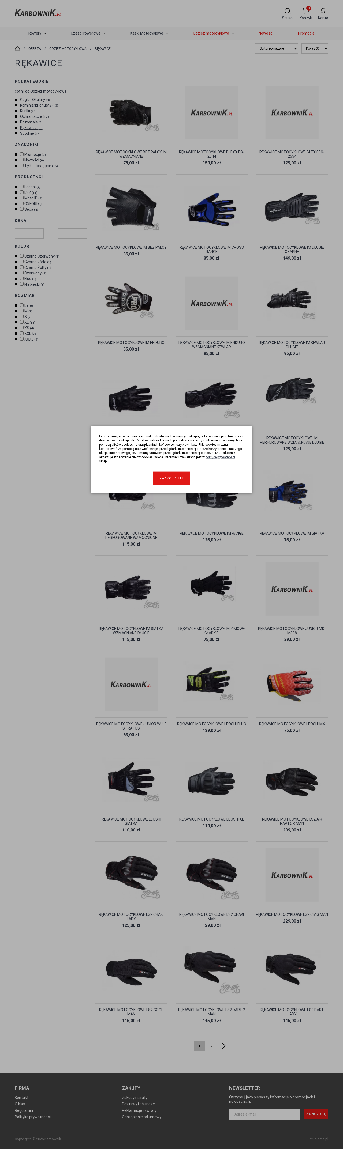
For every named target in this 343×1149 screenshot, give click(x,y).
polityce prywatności (220, 457)
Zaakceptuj (171, 478)
